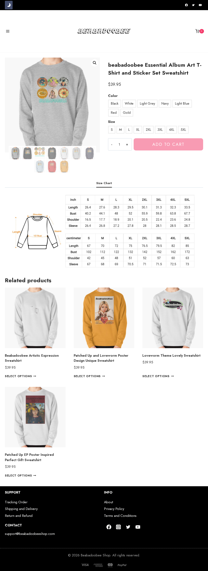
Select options (18, 376)
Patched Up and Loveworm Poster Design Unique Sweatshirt (101, 358)
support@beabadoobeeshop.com (30, 533)
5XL (183, 129)
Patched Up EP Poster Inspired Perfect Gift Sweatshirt (29, 457)
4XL (171, 129)
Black (114, 103)
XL (138, 129)
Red (114, 112)
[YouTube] (200, 5)
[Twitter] (193, 5)
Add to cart (168, 144)
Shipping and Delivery (21, 508)
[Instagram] (119, 527)
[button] (94, 63)
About (108, 502)
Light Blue (182, 103)
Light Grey (147, 103)
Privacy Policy (114, 508)
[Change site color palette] (9, 5)
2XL (148, 129)
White (129, 103)
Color (113, 95)
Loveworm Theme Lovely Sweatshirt (171, 355)
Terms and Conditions (120, 515)
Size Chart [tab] (104, 183)
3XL (160, 129)
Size (111, 121)
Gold (127, 112)
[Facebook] (186, 5)
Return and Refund (18, 515)
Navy (165, 103)
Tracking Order (16, 502)
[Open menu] (8, 31)
